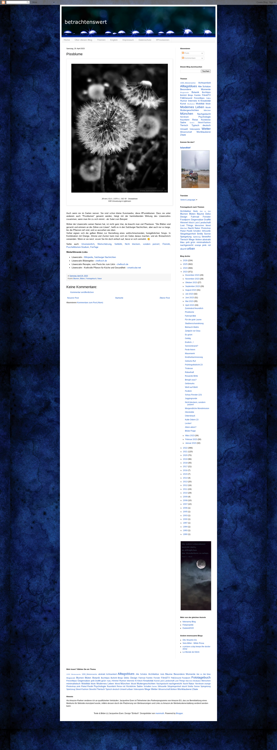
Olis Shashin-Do (190, 640)
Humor (183, 100)
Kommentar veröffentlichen (82, 292)
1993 (185, 530)
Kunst (183, 103)
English (114, 40)
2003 (185, 515)
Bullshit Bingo (186, 95)
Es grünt (188, 335)
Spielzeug (197, 237)
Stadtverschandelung (194, 323)
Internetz (192, 100)
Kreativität (206, 100)
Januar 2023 (191, 443)
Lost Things (186, 225)
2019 (185, 459)
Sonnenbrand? (191, 346)
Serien (192, 123)
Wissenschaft (186, 132)
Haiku (208, 98)
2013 (185, 482)
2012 (185, 485)
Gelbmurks (189, 383)
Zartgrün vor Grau (192, 331)
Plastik (189, 231)
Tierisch (184, 125)
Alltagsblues (188, 86)
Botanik (195, 92)
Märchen (207, 110)
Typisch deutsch (201, 125)
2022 (185, 448)
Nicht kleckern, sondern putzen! (142, 244)
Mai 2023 (189, 301)
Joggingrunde (191, 398)
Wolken (198, 239)
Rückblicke (206, 120)
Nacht (191, 228)
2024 (185, 268)
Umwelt (184, 129)
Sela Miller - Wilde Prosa (193, 643)
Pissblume (189, 312)
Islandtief (185, 147)
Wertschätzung (104, 244)
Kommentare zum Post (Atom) (90, 302)
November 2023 (192, 279)
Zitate (183, 134)
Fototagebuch (91, 278)
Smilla (200, 233)
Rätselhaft (189, 372)
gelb (188, 242)
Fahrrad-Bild (190, 316)
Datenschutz (145, 40)
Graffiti (207, 219)
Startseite (119, 298)
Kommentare (190, 58)
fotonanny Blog (189, 622)
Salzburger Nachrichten (105, 257)
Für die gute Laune (193, 319)
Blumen (76, 278)
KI (199, 101)
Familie (197, 95)
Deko (208, 213)
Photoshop (206, 228)
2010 (185, 493)
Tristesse (189, 368)
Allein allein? (190, 427)
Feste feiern (190, 350)
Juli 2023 (189, 294)
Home (67, 40)
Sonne (207, 233)
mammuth (159, 713)
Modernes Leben (192, 107)
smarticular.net (134, 267)
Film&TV (206, 95)
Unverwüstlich (87, 244)
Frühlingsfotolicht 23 (194, 365)
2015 (185, 474)
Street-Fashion (204, 122)
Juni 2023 (189, 297)
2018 (185, 463)
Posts (186, 53)
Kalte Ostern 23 (191, 420)
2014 (185, 478)
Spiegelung (186, 236)
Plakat (183, 231)
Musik (208, 107)
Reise (195, 119)
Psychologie (204, 116)
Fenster (207, 216)
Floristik (166, 244)
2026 (185, 260)
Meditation (191, 104)
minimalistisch (204, 242)
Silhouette (206, 231)
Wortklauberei (204, 132)
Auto (195, 211)
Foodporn (185, 219)
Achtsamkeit (204, 82)
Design (183, 216)
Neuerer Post (73, 298)
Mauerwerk (190, 353)
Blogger (179, 713)
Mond (208, 225)
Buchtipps (206, 92)
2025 (185, 264)
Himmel (184, 222)
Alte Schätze (204, 86)
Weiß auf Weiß (191, 387)
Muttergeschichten (189, 110)
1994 (185, 527)
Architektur (185, 211)
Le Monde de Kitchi (191, 652)
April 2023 (190, 305)
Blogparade (184, 92)
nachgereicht (186, 245)
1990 (185, 534)
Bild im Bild (205, 211)
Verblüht (118, 244)
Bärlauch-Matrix (192, 327)
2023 (185, 272)
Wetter (206, 128)
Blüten (82, 278)
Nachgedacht (204, 114)
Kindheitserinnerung (194, 357)
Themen (101, 40)
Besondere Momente (195, 89)
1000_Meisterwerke (188, 83)
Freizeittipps (199, 98)
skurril (183, 248)
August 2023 (191, 290)
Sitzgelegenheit (188, 233)
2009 (185, 497)
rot (209, 245)
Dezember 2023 (192, 275)
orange (198, 245)
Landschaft (205, 222)
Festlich (188, 391)
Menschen (199, 225)
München (186, 113)
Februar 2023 (191, 439)
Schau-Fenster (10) (193, 395)
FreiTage (94, 247)
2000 (185, 519)
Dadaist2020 (188, 628)
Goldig (188, 338)
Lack (197, 222)
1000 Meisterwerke (73, 674)
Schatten (197, 231)
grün (193, 242)
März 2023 (190, 435)
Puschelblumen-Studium (77, 247)
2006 (185, 508)
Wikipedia (88, 257)
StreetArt (206, 236)
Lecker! (188, 423)
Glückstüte (189, 412)
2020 (185, 455)
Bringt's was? (191, 380)
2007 (185, 504)
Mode (208, 104)
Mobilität (200, 103)
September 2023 (192, 286)
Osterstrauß (190, 416)
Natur (99, 278)
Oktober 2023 (191, 282)
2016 (185, 470)
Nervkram (184, 117)
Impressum (128, 40)
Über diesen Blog (83, 40)
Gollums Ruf (190, 361)
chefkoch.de (101, 261)
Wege (192, 239)
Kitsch (191, 222)
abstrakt (206, 239)
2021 (185, 451)
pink (204, 245)
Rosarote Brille (191, 376)
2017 (185, 466)
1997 (185, 523)
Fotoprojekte (188, 625)
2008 (185, 500)
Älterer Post (165, 298)
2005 (185, 512)
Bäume (200, 213)
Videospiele (195, 129)
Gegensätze (197, 219)
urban (191, 248)
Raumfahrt (184, 120)
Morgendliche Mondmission (197, 408)
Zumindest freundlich (194, 308)
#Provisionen (162, 40)
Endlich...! (189, 342)
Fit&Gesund (186, 98)
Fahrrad (195, 216)
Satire (183, 122)
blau (182, 242)
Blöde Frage (190, 431)
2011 (185, 489)
